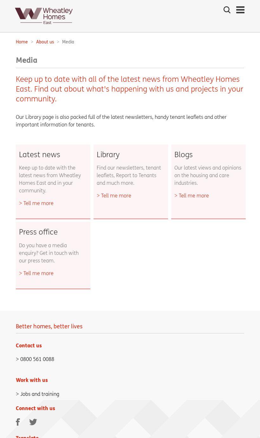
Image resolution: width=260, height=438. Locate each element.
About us (45, 42)
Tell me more (38, 203)
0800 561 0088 (37, 359)
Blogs (183, 154)
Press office (38, 232)
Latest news (39, 154)
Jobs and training (39, 394)
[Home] (44, 26)
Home (22, 42)
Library (108, 154)
